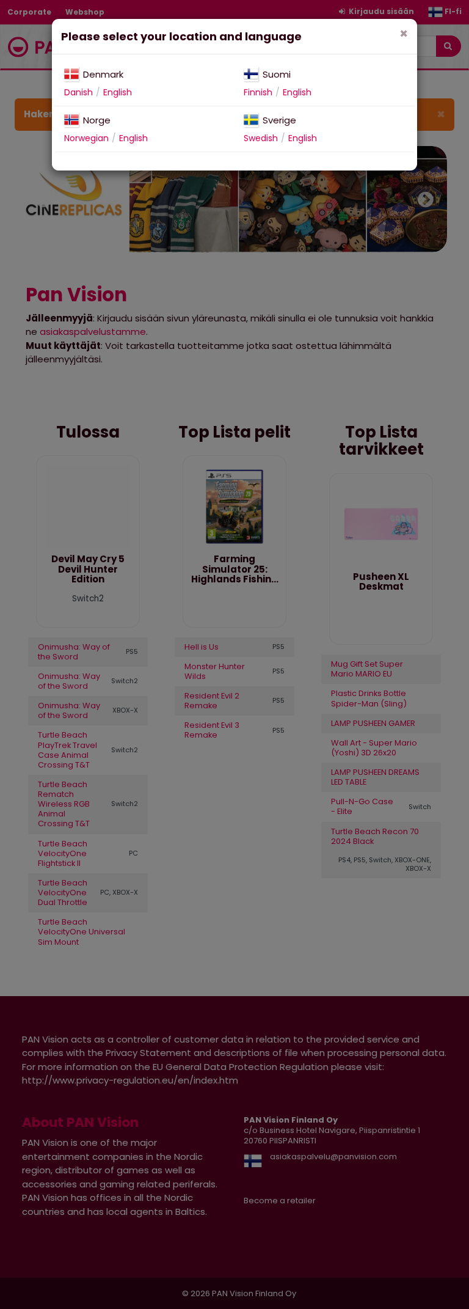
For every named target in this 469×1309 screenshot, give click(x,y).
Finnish (258, 92)
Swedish (261, 138)
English (117, 92)
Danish (78, 92)
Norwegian (86, 138)
